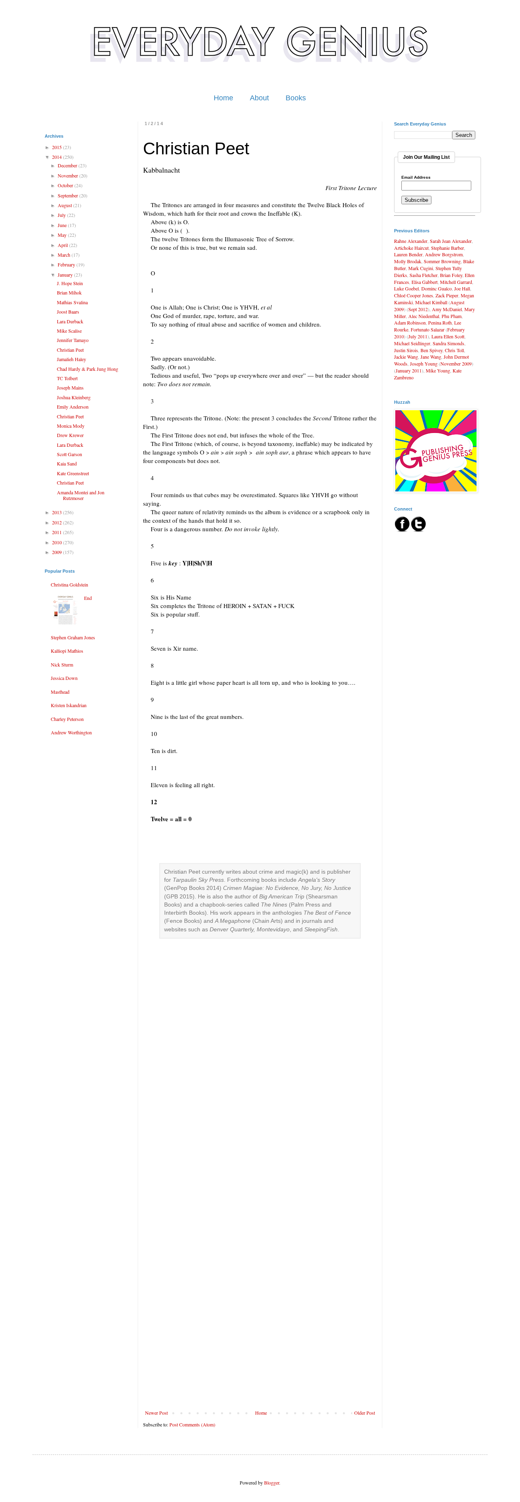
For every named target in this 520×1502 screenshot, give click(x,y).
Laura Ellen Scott (447, 336)
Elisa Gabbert (425, 282)
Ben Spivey (431, 350)
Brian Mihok (69, 292)
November (68, 175)
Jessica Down (64, 678)
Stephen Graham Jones (73, 637)
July (62, 215)
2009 (57, 552)
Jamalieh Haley (71, 359)
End (88, 598)
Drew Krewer (70, 435)
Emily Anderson (73, 406)
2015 (57, 147)
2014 (57, 157)
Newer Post (156, 1412)
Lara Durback (70, 321)
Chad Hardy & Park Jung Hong (87, 369)
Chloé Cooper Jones (413, 295)
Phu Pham (452, 316)
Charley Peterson (67, 719)
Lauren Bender (408, 254)
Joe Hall (462, 288)
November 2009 (456, 363)
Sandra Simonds (448, 343)
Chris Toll (454, 350)
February (67, 264)
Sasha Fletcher (424, 275)
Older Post (364, 1412)
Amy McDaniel (447, 309)
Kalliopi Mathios (67, 650)
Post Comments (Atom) (192, 1424)
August (65, 205)
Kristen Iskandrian (69, 705)
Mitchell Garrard (456, 282)
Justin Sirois (406, 350)
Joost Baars (68, 311)
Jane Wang (430, 356)
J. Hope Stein (70, 283)
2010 (57, 542)
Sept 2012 (418, 309)
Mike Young (438, 370)
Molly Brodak (407, 261)
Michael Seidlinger (412, 343)
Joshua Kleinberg (74, 397)
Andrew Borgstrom (444, 254)
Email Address (416, 177)
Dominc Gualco (436, 288)
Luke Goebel (406, 288)
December (68, 165)
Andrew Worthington (71, 732)
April (63, 245)
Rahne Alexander (410, 241)
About (259, 98)
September (68, 195)
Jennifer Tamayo (73, 340)
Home (223, 98)
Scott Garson (69, 454)
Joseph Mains (70, 387)
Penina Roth (440, 322)
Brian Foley (451, 275)
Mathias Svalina (72, 302)
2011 (57, 532)
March (65, 254)
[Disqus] (260, 1092)
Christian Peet (70, 349)
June (63, 225)
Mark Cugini (420, 268)
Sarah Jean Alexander (451, 241)
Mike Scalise (69, 330)
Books (296, 98)
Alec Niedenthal (423, 316)
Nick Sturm (62, 664)
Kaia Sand (67, 463)
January (66, 274)
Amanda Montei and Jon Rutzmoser (80, 495)
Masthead (60, 691)
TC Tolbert (67, 378)
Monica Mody (70, 425)
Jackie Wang (406, 356)
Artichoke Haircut (411, 248)
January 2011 (409, 370)
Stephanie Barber (447, 248)
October (66, 185)
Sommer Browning (442, 261)
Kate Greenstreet (73, 473)
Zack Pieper (447, 295)
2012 (57, 522)
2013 (57, 512)
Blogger (271, 1482)
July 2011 (417, 336)
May (63, 235)
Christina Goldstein (69, 584)
